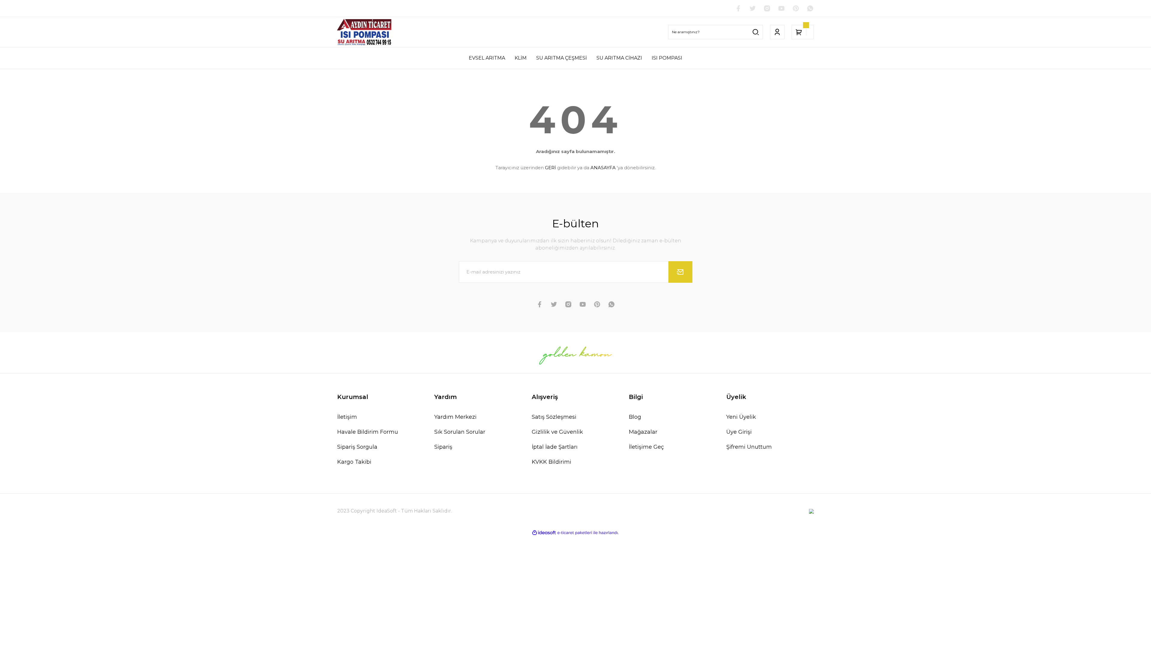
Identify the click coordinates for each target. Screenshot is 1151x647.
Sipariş (443, 447)
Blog (635, 417)
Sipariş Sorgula (357, 447)
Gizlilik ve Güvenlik (557, 432)
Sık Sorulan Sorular (459, 432)
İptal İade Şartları (555, 447)
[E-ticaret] (574, 533)
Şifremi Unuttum (749, 447)
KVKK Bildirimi (551, 462)
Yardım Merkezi (455, 417)
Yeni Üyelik (741, 417)
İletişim (347, 417)
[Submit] (680, 272)
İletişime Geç (646, 447)
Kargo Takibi (354, 462)
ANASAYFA (603, 167)
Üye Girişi (739, 432)
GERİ (550, 167)
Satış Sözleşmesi (554, 417)
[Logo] (364, 32)
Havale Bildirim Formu (367, 432)
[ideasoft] (544, 533)
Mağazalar (643, 432)
